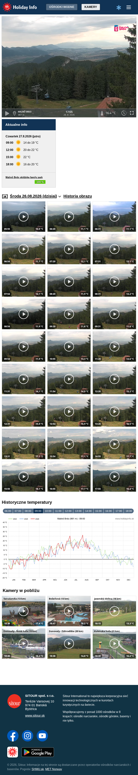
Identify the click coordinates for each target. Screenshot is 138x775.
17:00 (119, 511)
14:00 (88, 511)
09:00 (38, 511)
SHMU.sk (38, 769)
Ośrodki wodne (61, 6)
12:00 (68, 511)
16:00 (108, 511)
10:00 (48, 511)
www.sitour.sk (35, 715)
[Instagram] (27, 736)
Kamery (90, 6)
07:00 (18, 511)
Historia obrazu (77, 196)
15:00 (98, 511)
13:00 (78, 511)
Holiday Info (16, 4)
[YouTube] (42, 736)
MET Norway (53, 769)
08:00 (28, 511)
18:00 (129, 511)
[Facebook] (13, 736)
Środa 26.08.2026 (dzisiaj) (33, 196)
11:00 (58, 511)
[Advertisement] (97, 153)
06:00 (8, 511)
